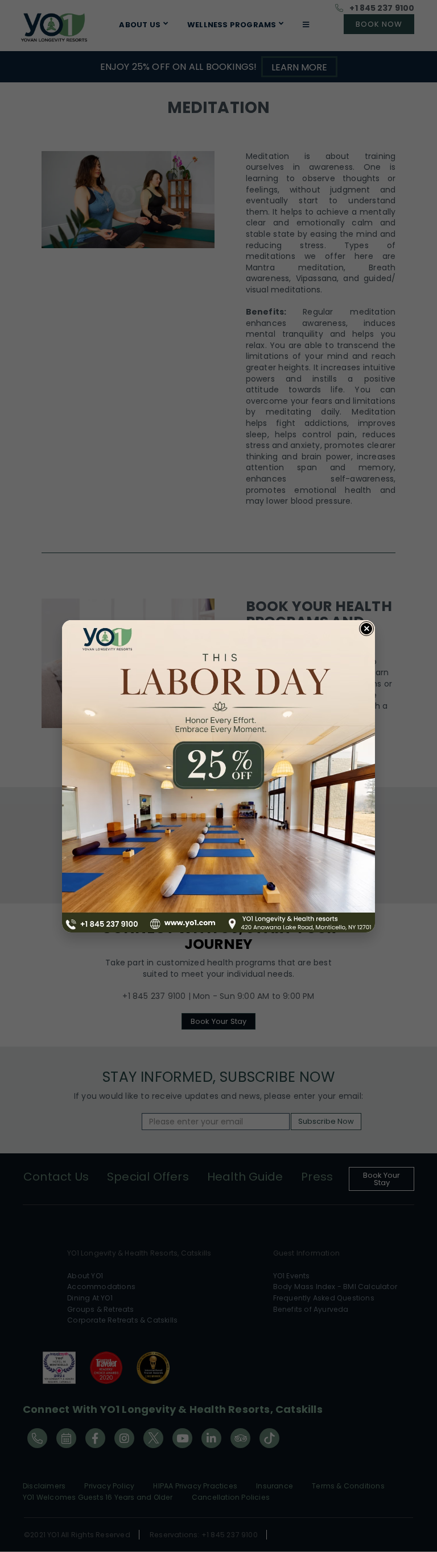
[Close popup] (366, 628)
